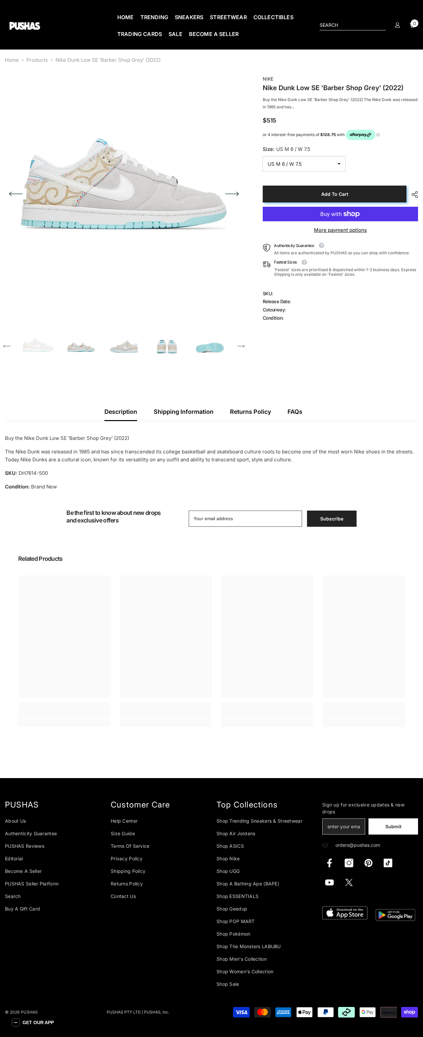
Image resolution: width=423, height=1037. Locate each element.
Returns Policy (250, 411)
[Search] (353, 25)
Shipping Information (183, 411)
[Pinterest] (368, 863)
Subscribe (331, 518)
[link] (64, 714)
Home (12, 60)
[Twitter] (349, 882)
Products (37, 60)
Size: (286, 149)
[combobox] (347, 25)
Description (120, 411)
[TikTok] (388, 863)
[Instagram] (349, 863)
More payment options (340, 230)
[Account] (397, 25)
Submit (393, 826)
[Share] (412, 194)
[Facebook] (329, 863)
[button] (15, 193)
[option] (124, 194)
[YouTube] (329, 882)
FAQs (295, 411)
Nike (268, 79)
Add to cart (334, 194)
